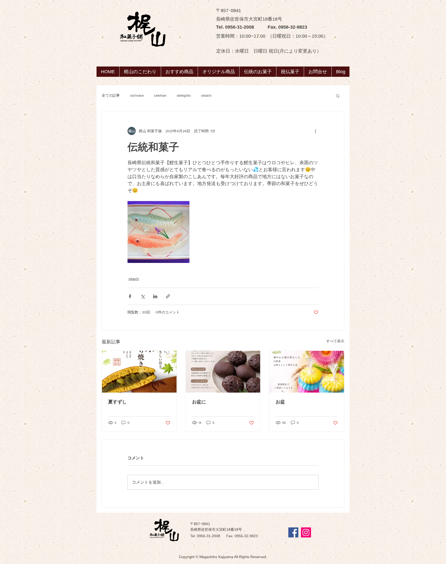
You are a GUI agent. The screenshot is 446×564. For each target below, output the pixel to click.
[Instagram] (306, 532)
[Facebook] (293, 532)
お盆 (280, 401)
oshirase (137, 95)
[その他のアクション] (315, 131)
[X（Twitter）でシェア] (142, 296)
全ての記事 (111, 95)
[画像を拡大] (158, 232)
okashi (206, 95)
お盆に (199, 401)
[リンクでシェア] (167, 296)
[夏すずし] (139, 372)
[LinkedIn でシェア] (155, 296)
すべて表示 (335, 341)
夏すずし (117, 401)
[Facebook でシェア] (130, 296)
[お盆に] (223, 372)
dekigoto (184, 95)
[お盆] (306, 372)
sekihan (160, 95)
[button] (257, 72)
